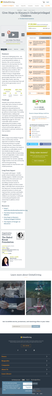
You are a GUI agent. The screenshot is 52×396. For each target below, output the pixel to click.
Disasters (37, 5)
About (17, 5)
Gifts (49, 5)
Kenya (25, 10)
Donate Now (39, 33)
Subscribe (35, 326)
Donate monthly (45, 37)
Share (22, 49)
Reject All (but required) (28, 387)
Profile (9, 253)
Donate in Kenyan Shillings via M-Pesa (39, 113)
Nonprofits (23, 5)
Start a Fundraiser (39, 160)
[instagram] (25, 350)
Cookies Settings (28, 390)
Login (47, 2)
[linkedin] (34, 350)
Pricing (33, 393)
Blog (42, 5)
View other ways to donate (39, 119)
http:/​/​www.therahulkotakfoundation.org (10, 249)
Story (3, 49)
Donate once (33, 37)
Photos (16, 49)
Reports (10, 49)
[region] (17, 387)
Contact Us (38, 390)
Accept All (28, 383)
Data (41, 393)
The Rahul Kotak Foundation (27, 18)
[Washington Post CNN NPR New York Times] (26, 380)
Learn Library (6, 374)
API (37, 393)
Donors (4, 356)
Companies (30, 5)
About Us (5, 369)
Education (19, 10)
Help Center (26, 345)
